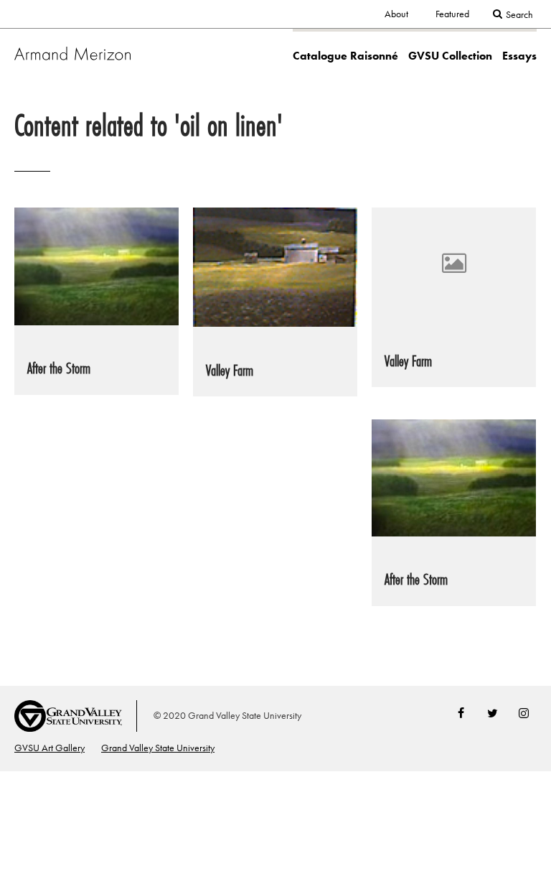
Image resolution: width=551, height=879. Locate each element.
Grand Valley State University (158, 748)
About (396, 14)
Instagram (524, 713)
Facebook (461, 713)
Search (519, 15)
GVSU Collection (450, 55)
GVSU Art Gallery (49, 748)
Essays (519, 55)
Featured (452, 14)
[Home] (72, 52)
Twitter (492, 713)
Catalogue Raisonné (345, 55)
